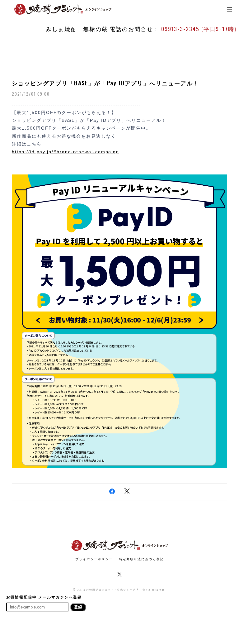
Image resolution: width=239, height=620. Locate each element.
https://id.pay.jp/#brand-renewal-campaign (65, 151)
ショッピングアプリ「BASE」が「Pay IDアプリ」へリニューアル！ (105, 83)
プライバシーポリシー (93, 558)
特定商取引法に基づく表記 (141, 558)
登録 (78, 607)
